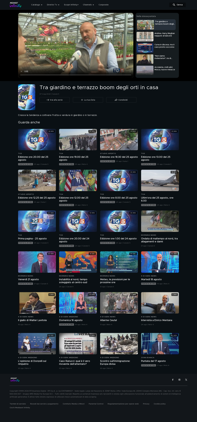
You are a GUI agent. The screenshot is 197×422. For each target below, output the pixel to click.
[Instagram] (179, 379)
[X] (186, 379)
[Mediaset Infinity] (16, 5)
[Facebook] (173, 379)
